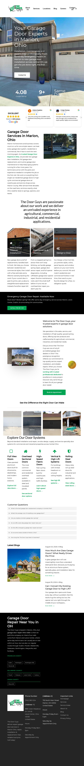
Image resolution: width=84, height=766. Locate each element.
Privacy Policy (65, 718)
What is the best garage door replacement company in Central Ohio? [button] (31, 508)
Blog (62, 712)
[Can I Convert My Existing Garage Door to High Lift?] (60, 594)
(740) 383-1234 (30, 700)
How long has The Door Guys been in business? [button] (25, 537)
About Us (63, 708)
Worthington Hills (29, 662)
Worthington (18, 662)
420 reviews (16, 119)
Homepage (64, 699)
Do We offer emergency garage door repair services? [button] (26, 528)
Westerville (11, 666)
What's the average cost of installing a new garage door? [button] (27, 513)
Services (63, 702)
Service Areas (65, 705)
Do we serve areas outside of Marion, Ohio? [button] (24, 532)
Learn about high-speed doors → (41, 488)
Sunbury (36, 675)
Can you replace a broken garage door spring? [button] (24, 518)
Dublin (10, 662)
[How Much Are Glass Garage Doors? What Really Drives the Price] (60, 561)
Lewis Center (27, 675)
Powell (10, 675)
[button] (22, 75)
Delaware (18, 675)
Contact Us (64, 715)
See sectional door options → (27, 496)
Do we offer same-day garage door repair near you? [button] (26, 523)
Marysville (11, 684)
